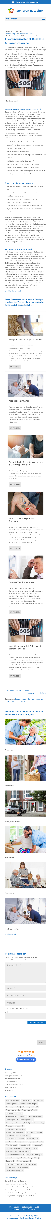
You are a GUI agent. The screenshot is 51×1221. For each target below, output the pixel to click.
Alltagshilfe (26, 1100)
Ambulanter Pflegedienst (15, 1129)
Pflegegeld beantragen (15, 1148)
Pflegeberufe (9, 1082)
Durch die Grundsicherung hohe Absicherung (20, 1193)
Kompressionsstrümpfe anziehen (25, 339)
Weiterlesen (15, 367)
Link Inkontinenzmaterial (13, 291)
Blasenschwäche (20, 699)
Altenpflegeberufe (13, 1107)
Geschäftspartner (29, 1209)
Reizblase (22, 701)
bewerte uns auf (24, 1059)
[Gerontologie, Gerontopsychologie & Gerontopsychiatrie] (25, 446)
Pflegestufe (24, 1151)
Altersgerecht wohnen (12, 1076)
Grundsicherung (23, 1135)
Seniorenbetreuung (14, 1164)
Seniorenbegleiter (24, 1161)
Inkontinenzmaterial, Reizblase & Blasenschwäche (25, 647)
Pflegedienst (25, 1145)
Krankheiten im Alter (19, 400)
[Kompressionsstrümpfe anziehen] (25, 325)
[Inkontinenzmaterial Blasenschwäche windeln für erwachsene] (25, 96)
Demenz (31, 699)
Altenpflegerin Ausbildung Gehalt (18, 1123)
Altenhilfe (38, 1100)
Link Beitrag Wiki (10, 934)
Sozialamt (10, 1167)
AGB (37, 1207)
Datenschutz (27, 1207)
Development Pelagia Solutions (30, 1218)
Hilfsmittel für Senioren (15, 1139)
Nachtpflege (28, 1142)
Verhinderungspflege (14, 1171)
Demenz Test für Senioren (22, 582)
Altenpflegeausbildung (28, 1104)
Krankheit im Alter (25, 34)
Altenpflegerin (26, 1120)
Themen (8, 1090)
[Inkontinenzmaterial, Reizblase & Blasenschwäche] (25, 631)
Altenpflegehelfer (29, 1110)
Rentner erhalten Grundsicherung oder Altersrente (22, 1187)
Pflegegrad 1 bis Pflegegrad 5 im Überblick (19, 1196)
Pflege (39, 1142)
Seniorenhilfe (9, 1087)
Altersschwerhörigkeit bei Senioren (21, 519)
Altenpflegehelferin (14, 1113)
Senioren (10, 1161)
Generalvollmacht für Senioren (15, 1181)
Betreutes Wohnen (34, 1132)
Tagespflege (22, 1167)
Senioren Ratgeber (11, 34)
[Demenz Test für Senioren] (25, 567)
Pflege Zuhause (12, 1158)
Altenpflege (9, 1073)
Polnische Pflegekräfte (30, 1158)
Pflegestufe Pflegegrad (13, 1084)
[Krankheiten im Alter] (25, 385)
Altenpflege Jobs (35, 1116)
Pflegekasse (11, 1151)
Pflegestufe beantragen (15, 1155)
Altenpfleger (12, 1120)
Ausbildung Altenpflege (15, 1132)
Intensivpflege (32, 1139)
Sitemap (15, 1209)
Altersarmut (38, 1123)
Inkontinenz (39, 699)
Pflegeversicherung (34, 1155)
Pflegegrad (31, 1148)
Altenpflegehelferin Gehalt (16, 1116)
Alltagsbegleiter (12, 1100)
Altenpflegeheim (13, 1110)
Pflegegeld (37, 1145)
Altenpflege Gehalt (30, 1107)
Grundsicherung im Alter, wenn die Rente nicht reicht (23, 1190)
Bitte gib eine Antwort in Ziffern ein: (17, 1008)
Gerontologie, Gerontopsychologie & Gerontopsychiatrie (26, 463)
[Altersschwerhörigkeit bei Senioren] (25, 503)
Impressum (14, 1207)
